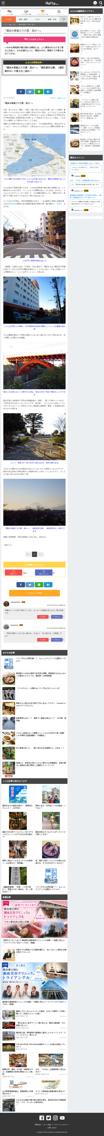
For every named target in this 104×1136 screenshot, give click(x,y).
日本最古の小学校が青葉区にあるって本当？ (85, 163)
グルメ (37, 19)
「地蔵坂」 (59, 204)
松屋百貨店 (11, 204)
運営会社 (38, 1125)
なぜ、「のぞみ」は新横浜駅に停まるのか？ (85, 180)
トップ (8, 19)
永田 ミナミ (62, 98)
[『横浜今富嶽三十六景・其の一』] (48, 91)
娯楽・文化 (52, 19)
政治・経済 (23, 19)
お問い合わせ (52, 1128)
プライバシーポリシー (61, 1125)
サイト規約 (47, 1125)
